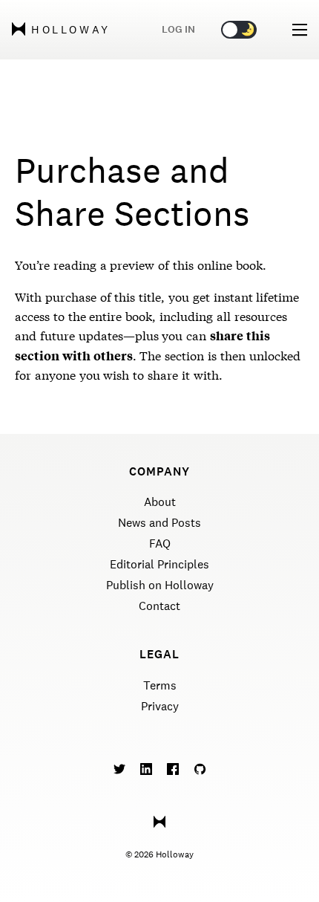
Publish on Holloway (160, 585)
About (160, 502)
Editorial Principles (159, 564)
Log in (178, 29)
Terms (160, 685)
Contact (159, 606)
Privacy (160, 706)
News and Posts (159, 523)
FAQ (160, 543)
